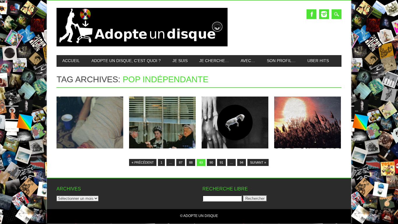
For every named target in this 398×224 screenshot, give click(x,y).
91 (221, 162)
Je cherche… (214, 60)
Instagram (324, 14)
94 (241, 162)
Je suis (180, 60)
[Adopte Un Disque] (142, 45)
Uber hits (318, 60)
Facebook (311, 14)
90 (211, 162)
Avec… (248, 60)
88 (191, 162)
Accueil (71, 60)
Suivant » (258, 162)
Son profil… (281, 60)
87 (180, 162)
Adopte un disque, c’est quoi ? (126, 60)
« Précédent (143, 162)
